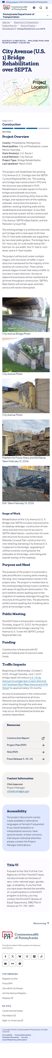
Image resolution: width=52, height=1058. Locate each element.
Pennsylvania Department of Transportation (18, 15)
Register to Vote (9, 978)
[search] (41, 8)
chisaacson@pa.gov (18, 791)
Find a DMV (7, 983)
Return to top (40, 923)
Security (24, 1037)
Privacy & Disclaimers (23, 1035)
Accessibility (7, 1035)
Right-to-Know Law (11, 1020)
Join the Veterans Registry (14, 993)
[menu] (47, 8)
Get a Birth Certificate (12, 988)
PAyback (6, 998)
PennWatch (7, 1015)
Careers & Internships (12, 1011)
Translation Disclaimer (10, 1037)
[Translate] (34, 7)
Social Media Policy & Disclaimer (14, 1040)
